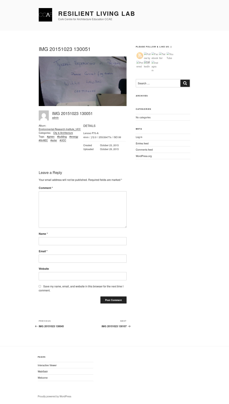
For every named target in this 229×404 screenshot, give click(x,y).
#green (50, 136)
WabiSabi (43, 371)
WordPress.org (144, 156)
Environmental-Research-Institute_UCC (60, 129)
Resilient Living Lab (96, 13)
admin (55, 117)
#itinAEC (43, 140)
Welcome (43, 377)
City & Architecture (63, 132)
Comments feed (144, 149)
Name (43, 234)
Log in (139, 137)
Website (44, 269)
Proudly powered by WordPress (54, 396)
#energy (73, 136)
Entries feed (142, 143)
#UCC (63, 140)
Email (43, 251)
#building (62, 136)
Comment (46, 188)
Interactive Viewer (47, 365)
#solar (53, 140)
